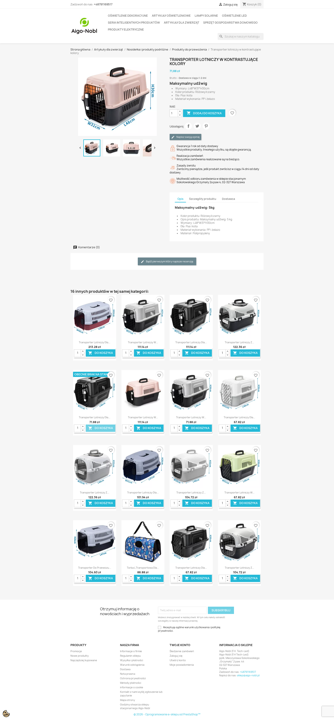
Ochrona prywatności (133, 678)
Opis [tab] (180, 199)
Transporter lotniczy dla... (94, 342)
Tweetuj (197, 126)
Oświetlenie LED (234, 16)
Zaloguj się (176, 655)
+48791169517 (103, 4)
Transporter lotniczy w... (143, 342)
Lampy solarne (206, 16)
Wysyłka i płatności (131, 660)
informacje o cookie (131, 687)
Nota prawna (127, 673)
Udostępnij (188, 126)
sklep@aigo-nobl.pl (248, 675)
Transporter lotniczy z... (239, 342)
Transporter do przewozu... (94, 567)
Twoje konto (180, 645)
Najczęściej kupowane (83, 660)
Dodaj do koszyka (204, 113)
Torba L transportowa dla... (143, 567)
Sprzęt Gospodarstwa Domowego (230, 22)
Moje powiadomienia (182, 664)
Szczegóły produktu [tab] (202, 199)
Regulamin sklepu (130, 655)
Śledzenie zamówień (182, 651)
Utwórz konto (178, 660)
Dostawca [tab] (228, 199)
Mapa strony (127, 700)
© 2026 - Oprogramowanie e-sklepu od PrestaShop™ (167, 714)
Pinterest (206, 126)
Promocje (76, 651)
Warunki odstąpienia (132, 664)
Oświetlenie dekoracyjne (128, 16)
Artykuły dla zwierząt (181, 22)
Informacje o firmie (131, 651)
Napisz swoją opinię (188, 137)
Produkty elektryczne (126, 29)
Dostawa (125, 669)
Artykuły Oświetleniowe (171, 16)
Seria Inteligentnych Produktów (134, 22)
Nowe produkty (79, 655)
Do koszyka (100, 353)
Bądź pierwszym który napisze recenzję (169, 261)
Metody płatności (130, 682)
